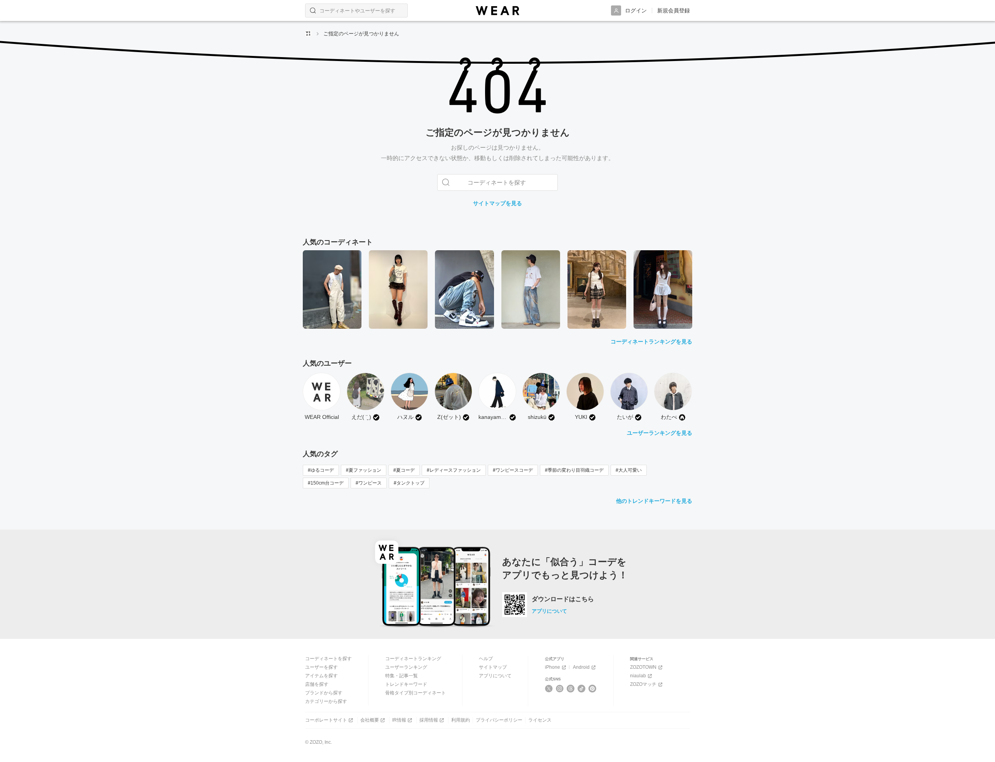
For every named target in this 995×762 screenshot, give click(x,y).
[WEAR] (497, 11)
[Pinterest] (592, 688)
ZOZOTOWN (643, 667)
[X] (549, 688)
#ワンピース (369, 483)
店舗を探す (316, 684)
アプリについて (549, 611)
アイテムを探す (321, 675)
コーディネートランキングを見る (651, 341)
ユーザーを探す (321, 667)
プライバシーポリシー (499, 720)
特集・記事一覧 (401, 675)
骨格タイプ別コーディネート (415, 693)
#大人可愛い (629, 470)
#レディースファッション (454, 470)
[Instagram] (560, 688)
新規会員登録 (673, 10)
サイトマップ (493, 667)
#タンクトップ (409, 483)
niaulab (638, 675)
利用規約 (460, 720)
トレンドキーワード (406, 684)
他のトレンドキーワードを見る (654, 501)
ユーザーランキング (406, 667)
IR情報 (399, 720)
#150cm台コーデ (326, 483)
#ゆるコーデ (321, 470)
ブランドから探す (323, 693)
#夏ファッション (363, 470)
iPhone (552, 667)
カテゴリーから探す (326, 701)
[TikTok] (582, 688)
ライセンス (540, 720)
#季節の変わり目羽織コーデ (574, 470)
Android (581, 667)
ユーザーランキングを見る (659, 433)
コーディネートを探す (328, 658)
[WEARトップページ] (308, 33)
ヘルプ (486, 658)
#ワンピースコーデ (513, 470)
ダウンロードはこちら (563, 599)
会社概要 (369, 720)
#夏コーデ (404, 470)
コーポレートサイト (326, 720)
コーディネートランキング (413, 658)
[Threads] (571, 688)
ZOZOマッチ (643, 684)
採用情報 (428, 720)
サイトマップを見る (497, 203)
